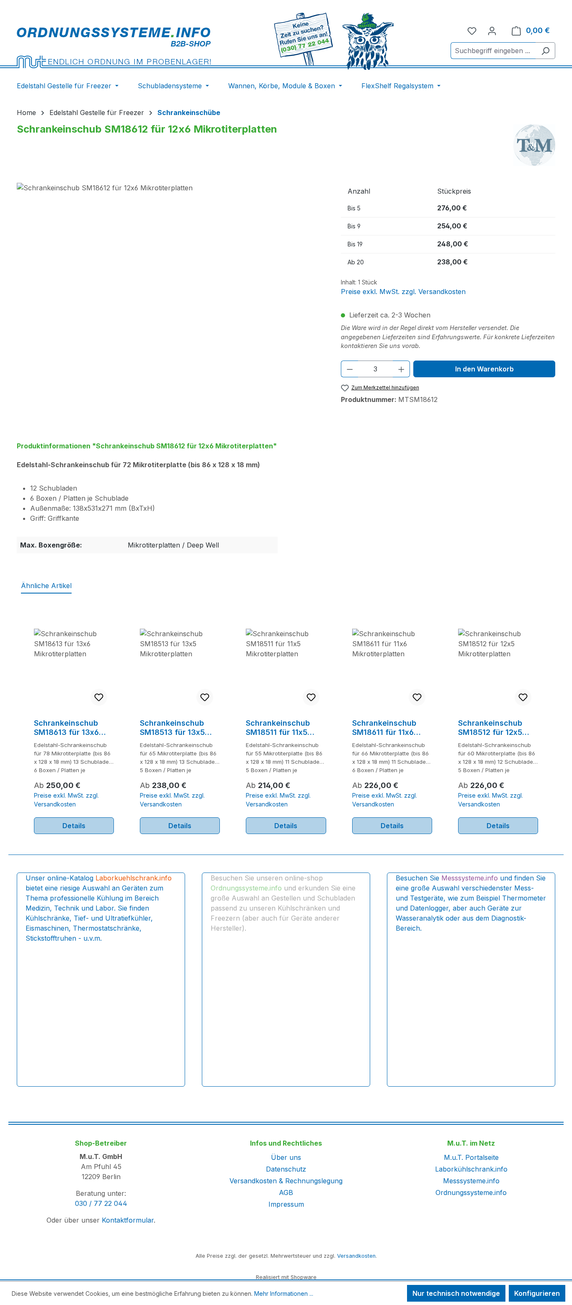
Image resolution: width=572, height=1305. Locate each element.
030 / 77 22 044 (101, 1203)
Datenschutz (286, 1169)
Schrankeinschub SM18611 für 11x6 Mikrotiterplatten (384, 728)
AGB (286, 1192)
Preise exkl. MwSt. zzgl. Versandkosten (403, 291)
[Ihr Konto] (492, 30)
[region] (170, 273)
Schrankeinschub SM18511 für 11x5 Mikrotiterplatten (278, 728)
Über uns (286, 1157)
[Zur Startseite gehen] (114, 47)
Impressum (286, 1204)
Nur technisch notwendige (456, 1293)
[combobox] (493, 50)
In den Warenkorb (484, 369)
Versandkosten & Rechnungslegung (286, 1181)
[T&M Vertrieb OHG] (534, 145)
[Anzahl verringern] (349, 369)
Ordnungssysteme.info (471, 1192)
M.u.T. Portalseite (471, 1157)
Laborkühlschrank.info (471, 1169)
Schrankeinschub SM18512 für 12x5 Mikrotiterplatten (490, 728)
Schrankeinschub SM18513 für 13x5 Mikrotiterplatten (172, 728)
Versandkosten (356, 1256)
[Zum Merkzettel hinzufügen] (98, 697)
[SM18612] (170, 273)
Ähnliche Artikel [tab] (46, 585)
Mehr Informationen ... (283, 1293)
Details (73, 825)
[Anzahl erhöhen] (401, 369)
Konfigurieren (537, 1293)
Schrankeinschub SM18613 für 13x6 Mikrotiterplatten (66, 728)
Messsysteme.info (471, 1181)
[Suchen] (545, 50)
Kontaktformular (128, 1220)
